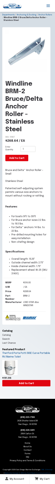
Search (6, 339)
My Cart (44, 479)
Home (27, 443)
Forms (27, 454)
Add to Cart (26, 383)
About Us (27, 447)
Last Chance (9, 343)
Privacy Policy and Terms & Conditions (27, 461)
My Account (16, 479)
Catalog (6, 335)
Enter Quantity (9, 148)
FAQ (27, 457)
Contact (27, 450)
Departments (8, 15)
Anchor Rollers (45, 15)
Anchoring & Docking (26, 15)
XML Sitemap (47, 470)
